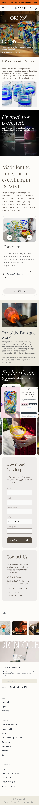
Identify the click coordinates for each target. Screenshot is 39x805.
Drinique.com (29, 407)
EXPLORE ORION (29, 413)
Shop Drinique (33, 404)
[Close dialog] (37, 388)
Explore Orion (25, 404)
